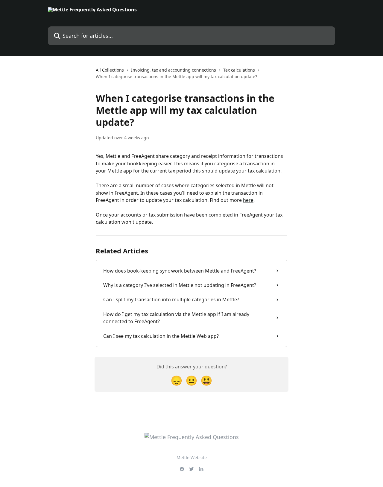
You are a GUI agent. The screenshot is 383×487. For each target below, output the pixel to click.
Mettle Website (192, 457)
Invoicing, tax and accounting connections (173, 70)
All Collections (110, 70)
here (248, 200)
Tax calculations (239, 70)
